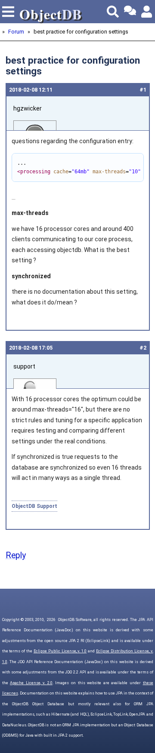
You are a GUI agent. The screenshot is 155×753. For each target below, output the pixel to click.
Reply (16, 555)
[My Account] (147, 12)
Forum (16, 31)
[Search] (113, 12)
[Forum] (130, 12)
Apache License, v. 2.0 (31, 683)
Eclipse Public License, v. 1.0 (60, 651)
